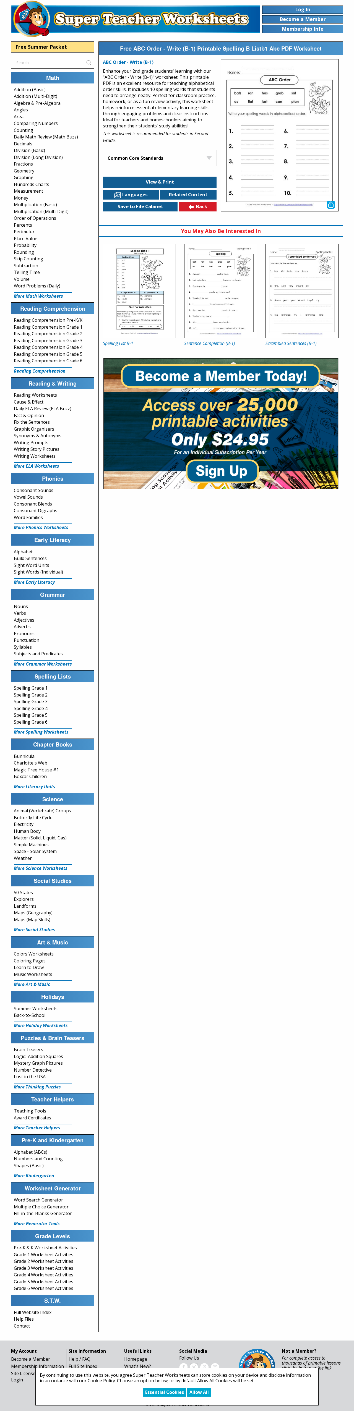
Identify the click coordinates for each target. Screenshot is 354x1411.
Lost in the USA (30, 1077)
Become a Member (30, 1359)
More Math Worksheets (38, 296)
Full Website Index (32, 1312)
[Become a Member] (221, 423)
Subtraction (26, 266)
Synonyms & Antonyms (37, 436)
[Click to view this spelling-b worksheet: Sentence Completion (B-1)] (220, 291)
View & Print (160, 182)
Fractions (23, 164)
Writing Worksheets (35, 456)
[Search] (88, 62)
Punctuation (26, 640)
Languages (135, 194)
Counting (23, 130)
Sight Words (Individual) (38, 572)
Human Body (27, 831)
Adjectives (24, 620)
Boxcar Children (30, 776)
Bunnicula (24, 756)
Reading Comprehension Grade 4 (48, 347)
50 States (23, 892)
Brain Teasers (28, 1049)
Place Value (25, 238)
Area (19, 117)
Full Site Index (83, 1366)
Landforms (25, 906)
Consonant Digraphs (35, 510)
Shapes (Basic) (29, 1166)
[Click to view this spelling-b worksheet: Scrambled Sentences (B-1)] (302, 291)
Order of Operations (35, 218)
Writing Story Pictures (36, 449)
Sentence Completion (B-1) (209, 343)
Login (17, 1380)
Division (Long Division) (38, 157)
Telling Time (27, 272)
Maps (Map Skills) (32, 920)
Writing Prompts (31, 442)
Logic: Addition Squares (38, 1056)
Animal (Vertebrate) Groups (42, 811)
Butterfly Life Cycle (33, 818)
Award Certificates (32, 1118)
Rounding (24, 252)
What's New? (137, 1366)
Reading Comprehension (40, 371)
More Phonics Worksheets (41, 527)
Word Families (28, 517)
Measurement (28, 191)
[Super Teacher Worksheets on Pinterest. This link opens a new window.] (204, 1367)
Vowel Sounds (28, 497)
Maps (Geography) (33, 913)
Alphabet (23, 552)
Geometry (24, 171)
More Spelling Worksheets (41, 732)
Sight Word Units (31, 565)
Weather (23, 858)
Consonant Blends (33, 504)
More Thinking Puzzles (37, 1087)
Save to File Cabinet (140, 206)
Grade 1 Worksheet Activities (43, 1255)
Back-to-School (29, 1015)
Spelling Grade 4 (31, 708)
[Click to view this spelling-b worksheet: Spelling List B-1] (139, 291)
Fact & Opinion (29, 415)
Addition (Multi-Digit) (35, 96)
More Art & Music (32, 984)
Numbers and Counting (38, 1159)
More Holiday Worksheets (41, 1025)
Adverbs (22, 627)
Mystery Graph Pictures (38, 1063)
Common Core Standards (135, 158)
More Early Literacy (34, 582)
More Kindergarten (34, 1175)
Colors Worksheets (34, 954)
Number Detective (33, 1070)
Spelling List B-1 (118, 343)
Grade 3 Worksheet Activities (43, 1268)
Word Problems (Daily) (37, 286)
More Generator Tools (37, 1224)
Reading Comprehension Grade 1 (48, 327)
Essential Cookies (164, 1392)
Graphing (23, 177)
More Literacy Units (34, 787)
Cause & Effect (28, 402)
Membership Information (37, 1366)
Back (201, 206)
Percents (23, 225)
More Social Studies (34, 929)
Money (21, 198)
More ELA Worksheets (36, 466)
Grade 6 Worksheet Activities (43, 1288)
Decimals (23, 144)
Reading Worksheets (35, 395)
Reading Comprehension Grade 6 (48, 361)
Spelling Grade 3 (31, 701)
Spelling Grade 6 (31, 722)
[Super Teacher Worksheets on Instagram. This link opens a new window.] (215, 1367)
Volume (22, 279)
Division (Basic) (29, 150)
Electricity (23, 824)
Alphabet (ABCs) (30, 1152)
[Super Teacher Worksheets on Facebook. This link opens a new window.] (183, 1367)
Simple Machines (31, 845)
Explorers (24, 899)
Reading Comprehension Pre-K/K (48, 320)
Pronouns (24, 633)
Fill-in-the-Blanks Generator (43, 1213)
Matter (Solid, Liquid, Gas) (40, 838)
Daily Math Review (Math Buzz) (46, 137)
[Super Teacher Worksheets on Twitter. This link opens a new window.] (194, 1367)
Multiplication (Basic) (35, 204)
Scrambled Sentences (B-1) (291, 343)
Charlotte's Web (30, 763)
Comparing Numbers (36, 123)
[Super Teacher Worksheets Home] (135, 19)
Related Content (188, 194)
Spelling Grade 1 (31, 688)
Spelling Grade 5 (31, 715)
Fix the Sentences (32, 422)
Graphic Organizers (34, 429)
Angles (21, 110)
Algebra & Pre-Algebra (37, 103)
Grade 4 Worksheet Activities (43, 1275)
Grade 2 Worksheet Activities (43, 1261)
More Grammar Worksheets (43, 664)
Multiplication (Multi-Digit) (41, 211)
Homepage (135, 1359)
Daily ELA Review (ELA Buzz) (42, 408)
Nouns (21, 606)
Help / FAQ (79, 1359)
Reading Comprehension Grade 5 (48, 354)
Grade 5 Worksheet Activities (43, 1282)
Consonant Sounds (33, 490)
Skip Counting (28, 259)
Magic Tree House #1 (36, 770)
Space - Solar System (35, 851)
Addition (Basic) (30, 90)
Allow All (199, 1392)
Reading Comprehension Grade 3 (48, 340)
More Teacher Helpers (37, 1128)
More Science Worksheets (40, 868)
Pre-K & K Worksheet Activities (45, 1248)
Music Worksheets (33, 974)
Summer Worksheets (36, 1009)
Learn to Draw (29, 967)
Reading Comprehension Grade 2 (48, 334)
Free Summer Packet (41, 46)
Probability (25, 245)
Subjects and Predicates (38, 654)
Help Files (24, 1319)
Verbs (20, 613)
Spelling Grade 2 (31, 695)
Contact (22, 1326)
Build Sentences (30, 558)
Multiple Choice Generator (41, 1207)
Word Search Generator (38, 1200)
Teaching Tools (30, 1111)
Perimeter (24, 232)
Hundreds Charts (31, 184)
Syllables (23, 647)
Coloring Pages (30, 961)
